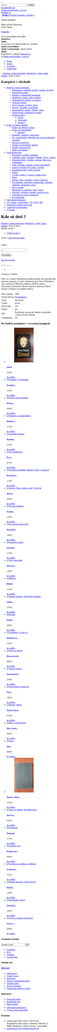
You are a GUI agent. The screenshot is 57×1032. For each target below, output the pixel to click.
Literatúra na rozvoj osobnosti (25, 195)
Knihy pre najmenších (21, 130)
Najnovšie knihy (14, 999)
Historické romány (20, 92)
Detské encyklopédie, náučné (25, 145)
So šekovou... (12, 869)
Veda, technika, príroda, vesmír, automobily (31, 165)
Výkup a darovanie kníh (17, 1010)
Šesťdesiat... (11, 905)
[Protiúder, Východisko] (17, 379)
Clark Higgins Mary (16, 238)
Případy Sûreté (12, 710)
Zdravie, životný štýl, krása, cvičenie (28, 167)
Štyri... (9, 457)
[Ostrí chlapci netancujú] (18, 686)
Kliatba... (10, 887)
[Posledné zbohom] (15, 434)
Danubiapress (21, 297)
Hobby (15, 172)
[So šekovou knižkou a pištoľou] (21, 864)
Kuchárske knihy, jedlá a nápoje (26, 170)
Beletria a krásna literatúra (18, 87)
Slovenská (22, 120)
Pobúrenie (11, 833)
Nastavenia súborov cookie (18, 988)
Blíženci (10, 584)
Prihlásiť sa (6, 13)
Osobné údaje (13, 983)
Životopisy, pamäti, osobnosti (25, 155)
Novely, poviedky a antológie (25, 107)
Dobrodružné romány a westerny (26, 100)
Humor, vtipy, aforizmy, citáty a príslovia (30, 180)
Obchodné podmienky (16, 1007)
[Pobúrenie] (12, 828)
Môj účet (5, 968)
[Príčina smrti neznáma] (17, 398)
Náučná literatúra (14, 152)
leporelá (21, 132)
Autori (9, 63)
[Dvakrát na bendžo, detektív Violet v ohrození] (28, 470)
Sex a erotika (18, 187)
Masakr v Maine (13, 797)
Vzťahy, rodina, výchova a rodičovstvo (29, 175)
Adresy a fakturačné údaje (18, 981)
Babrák (10, 620)
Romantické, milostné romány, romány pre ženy (33, 90)
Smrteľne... (11, 548)
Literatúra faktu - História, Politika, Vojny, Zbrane (34, 157)
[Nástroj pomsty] (14, 668)
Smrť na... (11, 815)
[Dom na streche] (15, 650)
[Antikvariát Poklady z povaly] (15, 56)
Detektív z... (11, 421)
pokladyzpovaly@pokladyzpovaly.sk (23, 1028)
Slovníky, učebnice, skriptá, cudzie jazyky (30, 192)
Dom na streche (13, 656)
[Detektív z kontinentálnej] (19, 416)
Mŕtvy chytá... (12, 728)
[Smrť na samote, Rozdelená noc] (22, 810)
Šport (14, 177)
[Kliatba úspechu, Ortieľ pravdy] (21, 882)
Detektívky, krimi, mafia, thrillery (26, 97)
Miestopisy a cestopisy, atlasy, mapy (28, 190)
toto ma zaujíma (8, 260)
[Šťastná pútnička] (15, 506)
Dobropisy (11, 978)
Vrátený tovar (13, 976)
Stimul (9, 367)
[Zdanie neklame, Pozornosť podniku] (24, 596)
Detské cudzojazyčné (21, 147)
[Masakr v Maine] (24, 791)
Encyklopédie (18, 197)
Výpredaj (11, 66)
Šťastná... (10, 511)
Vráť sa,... (10, 923)
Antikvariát (11, 68)
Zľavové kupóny (14, 986)
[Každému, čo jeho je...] (17, 632)
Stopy (9, 746)
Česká (20, 117)
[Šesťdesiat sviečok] (16, 900)
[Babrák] (11, 614)
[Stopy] (10, 741)
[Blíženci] (11, 578)
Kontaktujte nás (8, 8)
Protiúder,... (11, 385)
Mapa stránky (13, 1004)
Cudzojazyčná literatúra (17, 207)
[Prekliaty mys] (14, 846)
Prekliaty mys (12, 851)
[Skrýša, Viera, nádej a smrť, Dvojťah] (24, 488)
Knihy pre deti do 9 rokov (23, 127)
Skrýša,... (10, 493)
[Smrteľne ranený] (15, 542)
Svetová (21, 122)
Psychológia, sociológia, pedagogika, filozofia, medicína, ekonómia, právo (32, 183)
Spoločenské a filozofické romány (27, 112)
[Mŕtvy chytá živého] (16, 723)
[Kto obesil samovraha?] (18, 524)
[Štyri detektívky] (15, 452)
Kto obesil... (11, 529)
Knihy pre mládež (20, 150)
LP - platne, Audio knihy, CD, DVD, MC (25, 202)
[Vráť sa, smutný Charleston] (20, 918)
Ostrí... (9, 692)
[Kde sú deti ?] (13, 233)
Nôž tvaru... (11, 566)
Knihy (9, 61)
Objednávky (12, 973)
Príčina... (10, 403)
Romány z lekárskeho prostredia (26, 95)
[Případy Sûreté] (14, 705)
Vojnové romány (19, 102)
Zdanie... (10, 602)
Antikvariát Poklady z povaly (14, 10)
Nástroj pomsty (13, 674)
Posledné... (11, 439)
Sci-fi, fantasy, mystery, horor (25, 105)
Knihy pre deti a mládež (17, 125)
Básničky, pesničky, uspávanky (25, 135)
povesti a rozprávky (20, 142)
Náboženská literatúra (16, 200)
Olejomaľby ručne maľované (19, 205)
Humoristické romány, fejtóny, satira (28, 110)
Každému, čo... (12, 638)
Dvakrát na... (12, 475)
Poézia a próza (18, 115)
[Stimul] (24, 361)
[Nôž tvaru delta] (14, 560)
